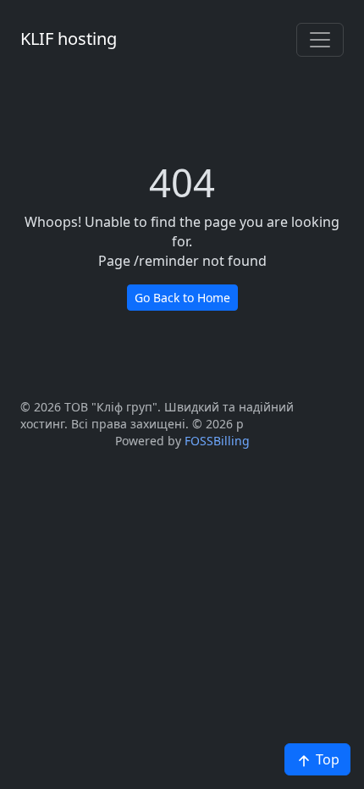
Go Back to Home (182, 298)
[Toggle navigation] (320, 40)
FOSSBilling (217, 441)
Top (325, 759)
